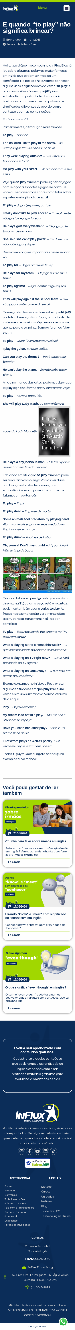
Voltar (19, 254)
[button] (67, 8)
